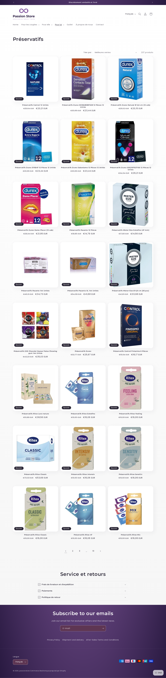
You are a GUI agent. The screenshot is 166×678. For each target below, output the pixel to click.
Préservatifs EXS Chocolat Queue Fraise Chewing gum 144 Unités (35, 352)
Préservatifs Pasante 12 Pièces (83, 230)
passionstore (24, 671)
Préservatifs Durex (83, 351)
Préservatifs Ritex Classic (35, 474)
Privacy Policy (53, 640)
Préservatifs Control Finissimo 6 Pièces (130, 351)
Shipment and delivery (73, 640)
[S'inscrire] (103, 628)
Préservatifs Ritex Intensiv (83, 474)
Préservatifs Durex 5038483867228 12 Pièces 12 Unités (83, 106)
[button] (30, 24)
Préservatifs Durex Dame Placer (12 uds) (35, 230)
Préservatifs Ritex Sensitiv (130, 474)
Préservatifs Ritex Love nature (35, 414)
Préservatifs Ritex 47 (83, 535)
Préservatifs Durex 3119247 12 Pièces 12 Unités (35, 167)
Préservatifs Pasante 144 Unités (35, 291)
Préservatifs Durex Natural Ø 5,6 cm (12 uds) (130, 105)
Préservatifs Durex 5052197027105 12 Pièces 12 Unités (130, 169)
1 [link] (65, 551)
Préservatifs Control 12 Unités (35, 105)
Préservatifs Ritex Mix (130, 535)
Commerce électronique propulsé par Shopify (48, 671)
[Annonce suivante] (152, 2)
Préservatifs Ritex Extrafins (83, 414)
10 (93, 551)
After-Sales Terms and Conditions (102, 640)
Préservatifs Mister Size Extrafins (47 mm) (130, 230)
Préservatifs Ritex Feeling (130, 414)
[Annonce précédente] (13, 2)
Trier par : (87, 52)
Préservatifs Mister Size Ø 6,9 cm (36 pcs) (130, 291)
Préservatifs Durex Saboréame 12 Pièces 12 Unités (83, 167)
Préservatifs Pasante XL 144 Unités (82, 291)
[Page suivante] (100, 551)
